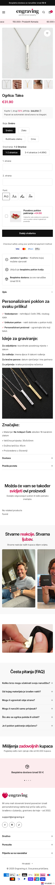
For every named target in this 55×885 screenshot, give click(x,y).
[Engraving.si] (27, 12)
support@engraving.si (13, 817)
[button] (30, 780)
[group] (27, 53)
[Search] (43, 12)
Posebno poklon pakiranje (32, 212)
